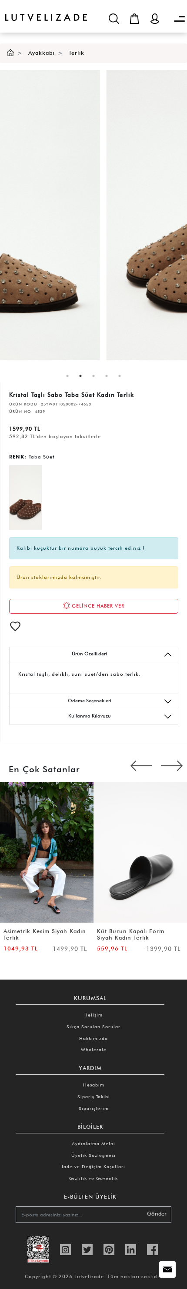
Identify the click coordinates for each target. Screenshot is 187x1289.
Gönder (157, 1213)
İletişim (93, 1014)
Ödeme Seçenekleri (89, 701)
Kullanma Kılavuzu (89, 716)
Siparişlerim (94, 1108)
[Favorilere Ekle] (15, 626)
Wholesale (94, 1049)
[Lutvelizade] (43, 10)
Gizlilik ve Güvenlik (93, 1178)
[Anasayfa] (10, 53)
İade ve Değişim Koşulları (93, 1166)
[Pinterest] (109, 1248)
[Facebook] (152, 1248)
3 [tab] (93, 376)
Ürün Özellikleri (89, 654)
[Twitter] (87, 1248)
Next (172, 767)
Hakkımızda (93, 1038)
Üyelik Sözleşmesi (93, 1155)
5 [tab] (119, 376)
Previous (141, 767)
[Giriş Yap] (155, 18)
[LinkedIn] (130, 1248)
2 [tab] (80, 376)
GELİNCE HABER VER (97, 605)
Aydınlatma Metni (93, 1143)
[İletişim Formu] (167, 1269)
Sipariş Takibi (93, 1096)
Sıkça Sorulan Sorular (93, 1026)
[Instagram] (65, 1248)
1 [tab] (67, 376)
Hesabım (93, 1084)
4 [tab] (106, 376)
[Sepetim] (134, 18)
